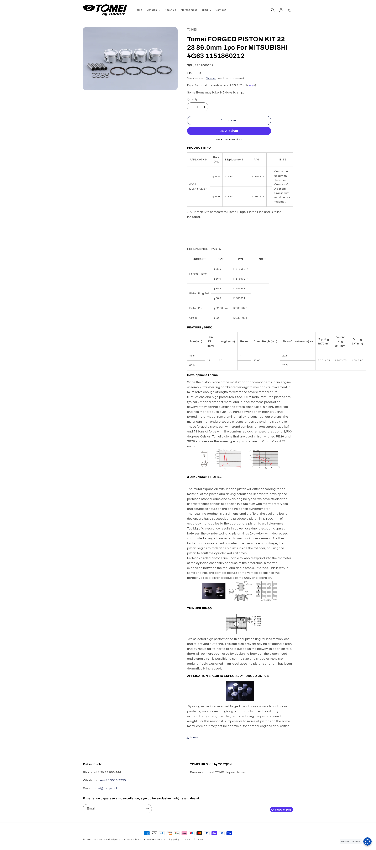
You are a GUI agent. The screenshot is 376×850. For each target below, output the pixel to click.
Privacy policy (131, 839)
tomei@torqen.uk (105, 788)
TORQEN (225, 764)
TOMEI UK (97, 839)
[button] (153, 10)
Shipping (211, 78)
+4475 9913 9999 (113, 780)
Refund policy (113, 839)
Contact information (193, 839)
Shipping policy (171, 839)
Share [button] (194, 737)
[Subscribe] (147, 808)
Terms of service (151, 839)
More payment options (229, 139)
